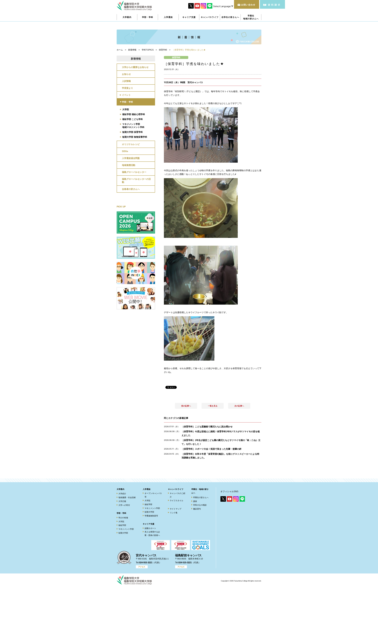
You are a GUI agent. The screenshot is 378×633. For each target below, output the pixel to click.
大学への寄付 (124, 505)
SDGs (125, 151)
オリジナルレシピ (131, 144)
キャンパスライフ (175, 489)
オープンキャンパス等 (153, 495)
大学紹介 (122, 494)
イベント (126, 94)
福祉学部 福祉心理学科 (133, 114)
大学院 (125, 109)
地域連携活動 (128, 165)
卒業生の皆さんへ (200, 497)
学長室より (127, 88)
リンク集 (173, 513)
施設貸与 (197, 509)
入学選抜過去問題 (131, 158)
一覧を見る (212, 406)
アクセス (141, 567)
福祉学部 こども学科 (132, 119)
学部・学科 (127, 101)
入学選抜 (146, 489)
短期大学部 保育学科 (132, 132)
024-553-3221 (145, 562)
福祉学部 (122, 525)
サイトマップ (175, 509)
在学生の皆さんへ (230, 17)
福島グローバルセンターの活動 (136, 180)
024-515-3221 (185, 562)
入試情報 (126, 81)
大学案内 (120, 489)
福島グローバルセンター (134, 172)
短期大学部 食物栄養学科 (134, 136)
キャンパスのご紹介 (177, 495)
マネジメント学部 (126, 529)
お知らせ (126, 74)
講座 (195, 501)
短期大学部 (123, 533)
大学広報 (122, 501)
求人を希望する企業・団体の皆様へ (152, 533)
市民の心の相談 (200, 505)
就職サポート (150, 528)
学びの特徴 (123, 518)
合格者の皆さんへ (131, 189)
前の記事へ (186, 406)
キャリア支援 (148, 524)
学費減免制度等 (151, 516)
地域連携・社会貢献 (127, 497)
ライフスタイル (176, 500)
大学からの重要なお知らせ (135, 67)
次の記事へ (239, 406)
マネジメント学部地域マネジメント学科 (133, 125)
